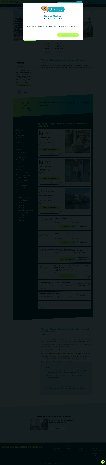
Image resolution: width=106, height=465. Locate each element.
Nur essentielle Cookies (33, 35)
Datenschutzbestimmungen (37, 28)
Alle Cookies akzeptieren (68, 35)
